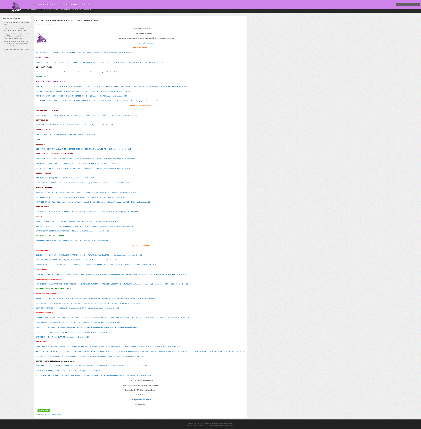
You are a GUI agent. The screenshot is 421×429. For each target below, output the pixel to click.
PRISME (200, 423)
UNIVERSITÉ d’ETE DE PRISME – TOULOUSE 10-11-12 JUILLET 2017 (15, 29)
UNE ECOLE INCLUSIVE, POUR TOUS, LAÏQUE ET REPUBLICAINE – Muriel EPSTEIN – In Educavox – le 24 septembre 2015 (77, 260)
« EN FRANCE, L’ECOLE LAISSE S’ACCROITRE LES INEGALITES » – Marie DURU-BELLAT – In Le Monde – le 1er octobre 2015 (78, 163)
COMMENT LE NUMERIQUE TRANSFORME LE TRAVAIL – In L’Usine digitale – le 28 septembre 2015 (69, 371)
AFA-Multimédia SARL (217, 425)
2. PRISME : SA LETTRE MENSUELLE (53, 415)
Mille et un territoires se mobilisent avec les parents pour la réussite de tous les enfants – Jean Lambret (16, 44)
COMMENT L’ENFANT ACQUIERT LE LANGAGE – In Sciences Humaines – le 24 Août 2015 (65, 178)
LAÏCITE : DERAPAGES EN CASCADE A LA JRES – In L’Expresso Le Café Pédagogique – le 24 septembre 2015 (72, 231)
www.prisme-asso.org (146, 43)
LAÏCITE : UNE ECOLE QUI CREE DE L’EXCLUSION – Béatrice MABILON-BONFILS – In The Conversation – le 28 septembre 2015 (78, 221)
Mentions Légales (228, 425)
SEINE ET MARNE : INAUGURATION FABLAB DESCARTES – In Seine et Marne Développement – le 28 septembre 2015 (75, 125)
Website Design (191, 425)
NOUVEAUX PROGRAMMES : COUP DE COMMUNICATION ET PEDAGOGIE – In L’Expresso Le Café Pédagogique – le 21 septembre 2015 (81, 96)
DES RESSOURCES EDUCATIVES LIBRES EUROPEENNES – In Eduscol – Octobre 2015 (65, 134)
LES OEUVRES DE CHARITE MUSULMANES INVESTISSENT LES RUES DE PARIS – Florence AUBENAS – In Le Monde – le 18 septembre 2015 (83, 149)
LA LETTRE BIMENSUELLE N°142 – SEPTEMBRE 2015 (67, 20)
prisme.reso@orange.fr (143, 400)
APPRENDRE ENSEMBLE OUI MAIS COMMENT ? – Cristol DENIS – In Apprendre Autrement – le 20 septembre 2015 (74, 332)
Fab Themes (201, 425)
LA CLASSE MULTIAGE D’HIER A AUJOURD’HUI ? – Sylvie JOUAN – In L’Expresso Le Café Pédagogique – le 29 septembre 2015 (78, 322)
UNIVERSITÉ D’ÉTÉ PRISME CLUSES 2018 (16, 24)
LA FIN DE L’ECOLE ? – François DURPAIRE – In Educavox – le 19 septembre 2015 (63, 337)
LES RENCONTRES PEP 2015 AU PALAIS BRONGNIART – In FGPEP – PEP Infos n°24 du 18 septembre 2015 (72, 240)
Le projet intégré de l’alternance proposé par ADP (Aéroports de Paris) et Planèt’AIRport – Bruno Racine (16, 36)
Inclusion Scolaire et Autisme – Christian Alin (16, 50)
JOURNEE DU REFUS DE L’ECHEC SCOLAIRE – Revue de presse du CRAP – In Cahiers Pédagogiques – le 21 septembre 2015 (77, 308)
